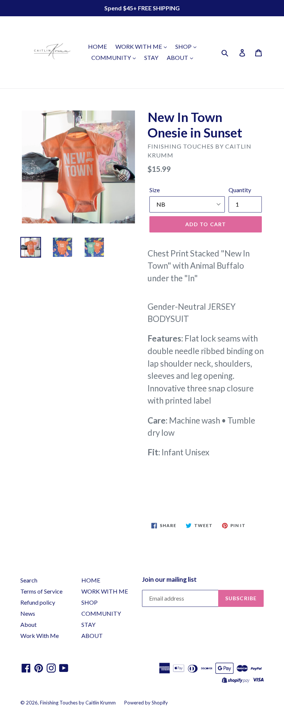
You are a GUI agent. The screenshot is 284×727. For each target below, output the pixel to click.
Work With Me (39, 635)
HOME (97, 46)
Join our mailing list (169, 579)
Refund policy (37, 602)
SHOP (184, 46)
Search (28, 580)
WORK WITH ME (139, 46)
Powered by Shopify (146, 703)
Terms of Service (41, 591)
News (27, 613)
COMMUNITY (111, 57)
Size (154, 189)
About (28, 624)
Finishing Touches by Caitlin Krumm (78, 703)
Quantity (240, 189)
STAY (151, 57)
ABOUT (178, 57)
